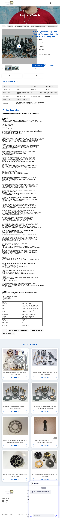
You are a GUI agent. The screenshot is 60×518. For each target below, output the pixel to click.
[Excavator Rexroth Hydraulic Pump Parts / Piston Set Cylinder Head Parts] (15, 360)
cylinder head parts (36, 330)
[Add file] (31, 515)
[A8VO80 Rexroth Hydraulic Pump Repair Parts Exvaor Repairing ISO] (44, 462)
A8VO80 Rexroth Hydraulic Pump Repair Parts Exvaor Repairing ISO (44, 475)
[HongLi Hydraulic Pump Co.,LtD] (10, 3)
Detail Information (12, 76)
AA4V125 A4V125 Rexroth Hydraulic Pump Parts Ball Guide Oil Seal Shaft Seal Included (15, 441)
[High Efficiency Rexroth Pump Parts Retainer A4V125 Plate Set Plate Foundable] (15, 394)
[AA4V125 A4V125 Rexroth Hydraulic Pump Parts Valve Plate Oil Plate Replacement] (44, 394)
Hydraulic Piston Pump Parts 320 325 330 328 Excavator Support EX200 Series (44, 441)
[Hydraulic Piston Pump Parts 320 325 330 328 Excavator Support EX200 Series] (44, 428)
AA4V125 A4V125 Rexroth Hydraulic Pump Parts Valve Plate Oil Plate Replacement (45, 407)
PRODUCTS (10, 26)
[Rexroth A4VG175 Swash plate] (19, 46)
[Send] (56, 515)
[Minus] (56, 483)
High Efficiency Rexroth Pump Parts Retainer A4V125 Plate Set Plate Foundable (15, 407)
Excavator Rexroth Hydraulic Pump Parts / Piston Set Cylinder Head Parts (15, 373)
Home (4, 26)
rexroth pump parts (8, 333)
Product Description (33, 76)
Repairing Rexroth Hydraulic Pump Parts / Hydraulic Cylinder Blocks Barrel (45, 373)
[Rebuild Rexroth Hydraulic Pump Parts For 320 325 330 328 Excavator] (15, 462)
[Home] (10, 494)
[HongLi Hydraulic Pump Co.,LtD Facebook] (3, 501)
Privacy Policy (5, 514)
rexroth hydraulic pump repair (18, 330)
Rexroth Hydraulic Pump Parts (22, 26)
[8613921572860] (7, 501)
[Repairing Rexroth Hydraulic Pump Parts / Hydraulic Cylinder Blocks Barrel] (44, 360)
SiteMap (11, 514)
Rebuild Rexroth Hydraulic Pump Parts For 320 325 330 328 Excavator (15, 475)
